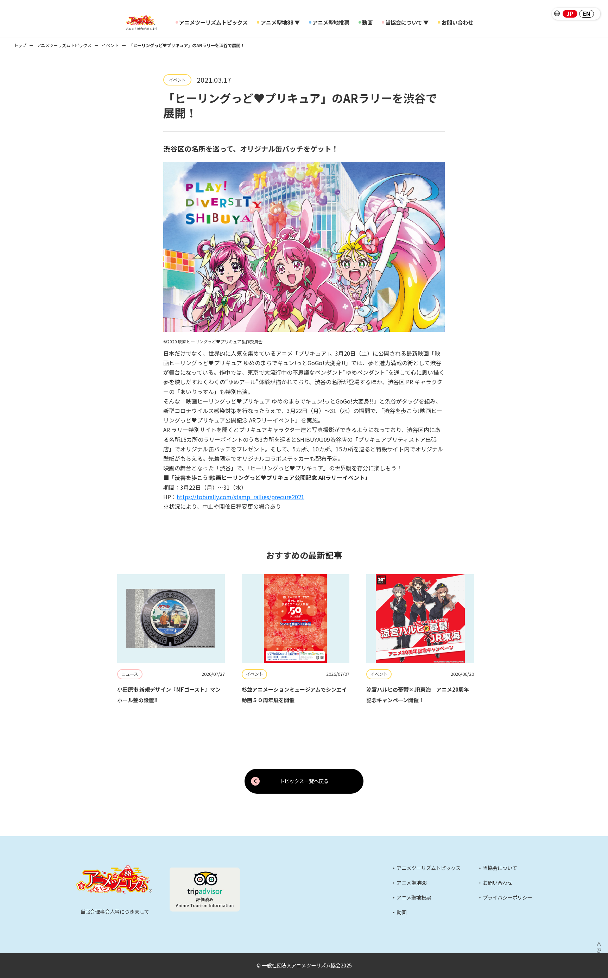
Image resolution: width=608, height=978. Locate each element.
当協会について (500, 867)
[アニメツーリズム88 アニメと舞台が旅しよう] (141, 23)
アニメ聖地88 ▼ (280, 22)
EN (586, 13)
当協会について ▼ (407, 22)
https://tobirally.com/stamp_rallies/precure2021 (240, 497)
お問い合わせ (457, 22)
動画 (367, 22)
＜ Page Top (599, 956)
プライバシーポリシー (507, 897)
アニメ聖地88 (412, 882)
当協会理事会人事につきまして (114, 911)
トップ (20, 45)
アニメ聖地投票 (330, 22)
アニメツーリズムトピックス (213, 22)
